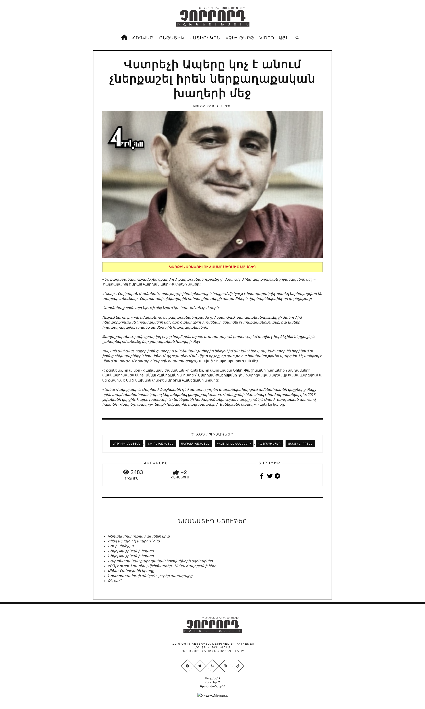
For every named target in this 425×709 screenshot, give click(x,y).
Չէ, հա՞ (114, 581)
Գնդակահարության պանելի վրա (139, 536)
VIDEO (266, 37)
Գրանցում (221, 647)
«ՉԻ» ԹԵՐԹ (240, 37)
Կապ (240, 651)
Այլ (283, 37)
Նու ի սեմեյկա (121, 546)
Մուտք (200, 647)
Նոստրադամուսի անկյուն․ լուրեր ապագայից (150, 576)
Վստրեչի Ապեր (269, 443)
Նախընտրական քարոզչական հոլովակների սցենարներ (160, 561)
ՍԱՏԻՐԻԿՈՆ (204, 37)
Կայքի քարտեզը (219, 651)
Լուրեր (226, 106)
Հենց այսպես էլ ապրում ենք (134, 541)
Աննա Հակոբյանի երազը (131, 571)
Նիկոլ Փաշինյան (161, 443)
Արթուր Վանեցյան (126, 443)
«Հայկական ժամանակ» (234, 443)
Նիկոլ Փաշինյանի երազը (131, 551)
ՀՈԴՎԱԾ (143, 37)
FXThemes (245, 643)
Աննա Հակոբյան (300, 443)
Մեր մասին (191, 651)
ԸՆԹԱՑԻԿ (171, 37)
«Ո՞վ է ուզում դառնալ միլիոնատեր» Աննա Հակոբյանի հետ (162, 566)
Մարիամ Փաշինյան (195, 443)
